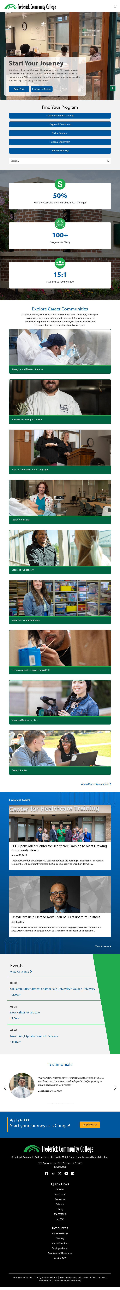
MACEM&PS (60, 1214)
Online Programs (60, 133)
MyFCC (60, 1219)
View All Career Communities (95, 784)
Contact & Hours (60, 1233)
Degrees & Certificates (60, 124)
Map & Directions (60, 1243)
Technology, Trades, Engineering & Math (31, 670)
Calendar (60, 1204)
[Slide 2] (55, 1103)
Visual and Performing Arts (24, 720)
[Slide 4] (65, 1103)
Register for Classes (41, 89)
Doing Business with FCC (46, 1277)
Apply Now (19, 89)
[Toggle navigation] (115, 6)
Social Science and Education (26, 620)
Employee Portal (60, 1248)
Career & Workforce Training (60, 115)
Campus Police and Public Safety (68, 1280)
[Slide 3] (60, 1103)
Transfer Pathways (60, 150)
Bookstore (60, 1199)
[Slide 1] (49, 1103)
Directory (60, 1238)
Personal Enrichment (60, 141)
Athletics (60, 1189)
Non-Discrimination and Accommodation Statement (83, 1277)
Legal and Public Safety (23, 569)
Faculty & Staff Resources (60, 1253)
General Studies (19, 770)
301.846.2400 (60, 1166)
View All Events (19, 971)
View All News (102, 946)
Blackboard (60, 1194)
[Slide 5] (70, 1103)
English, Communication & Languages (30, 469)
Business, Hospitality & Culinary (27, 419)
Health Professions (21, 519)
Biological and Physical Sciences (27, 369)
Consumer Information (23, 1277)
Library (60, 1209)
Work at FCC (60, 1258)
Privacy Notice (45, 1280)
